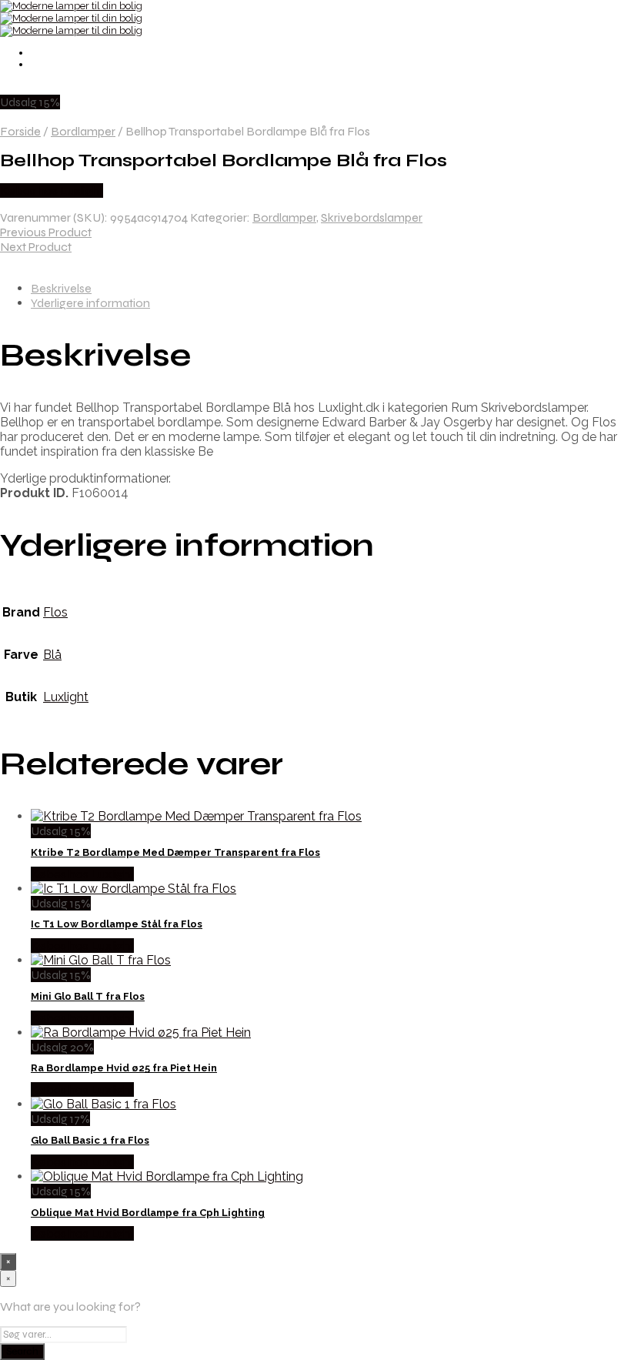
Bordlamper (83, 131)
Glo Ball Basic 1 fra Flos (90, 1140)
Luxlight (65, 697)
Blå (52, 654)
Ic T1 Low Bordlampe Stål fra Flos (116, 924)
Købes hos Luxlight (51, 190)
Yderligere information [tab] (90, 303)
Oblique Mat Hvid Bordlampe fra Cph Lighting (148, 1212)
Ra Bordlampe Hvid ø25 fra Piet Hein (124, 1068)
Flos (55, 612)
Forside (20, 131)
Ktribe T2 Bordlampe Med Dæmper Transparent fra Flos (175, 852)
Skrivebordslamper (371, 217)
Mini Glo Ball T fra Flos (88, 996)
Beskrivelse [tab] (61, 288)
